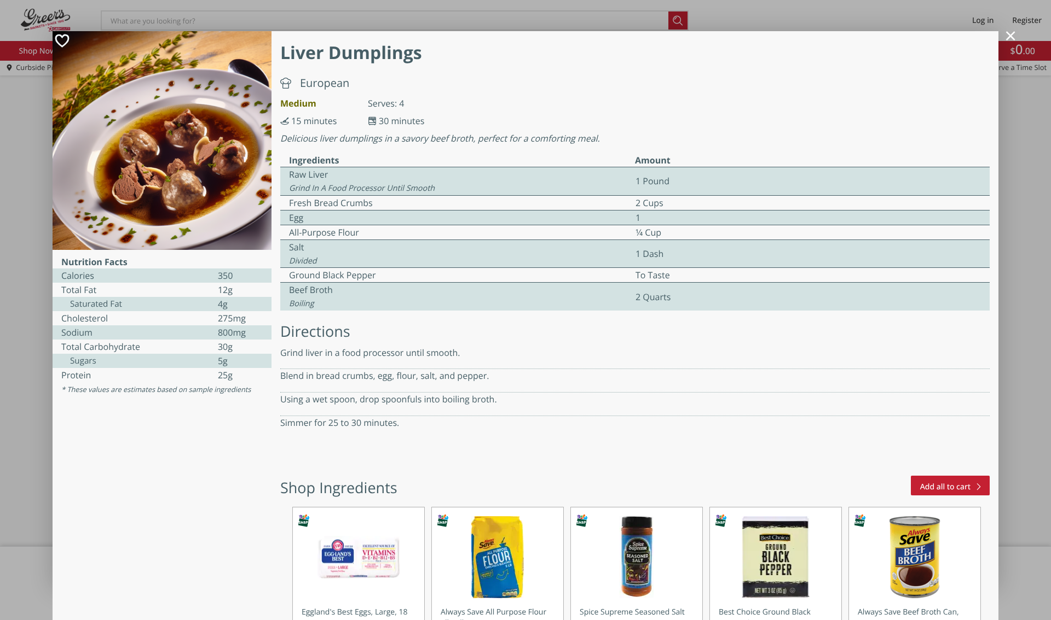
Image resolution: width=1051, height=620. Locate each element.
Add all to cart (945, 487)
